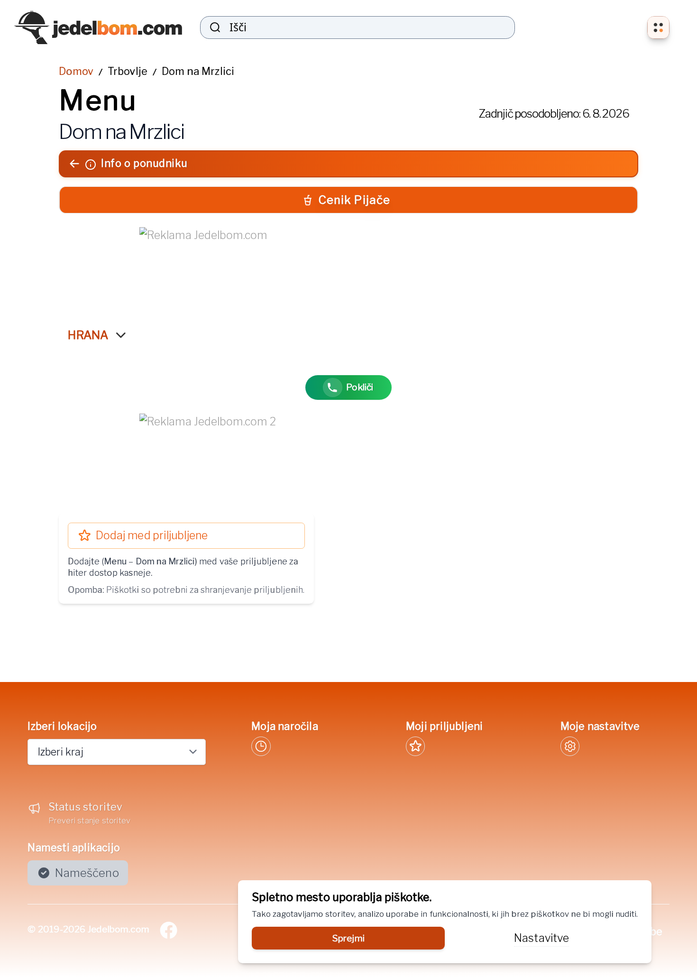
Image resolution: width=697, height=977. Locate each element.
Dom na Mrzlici (198, 71)
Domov (76, 71)
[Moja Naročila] (260, 746)
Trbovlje (128, 71)
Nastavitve (541, 938)
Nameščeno (87, 873)
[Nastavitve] (569, 746)
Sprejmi (348, 938)
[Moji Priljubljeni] (415, 746)
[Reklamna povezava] (348, 268)
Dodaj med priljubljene (152, 535)
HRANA (88, 335)
